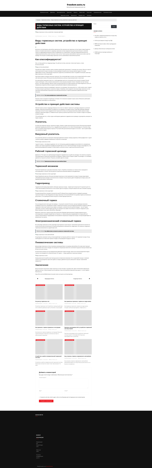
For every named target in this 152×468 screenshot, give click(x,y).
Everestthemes (49, 466)
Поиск (95, 23)
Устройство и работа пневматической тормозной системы (48, 357)
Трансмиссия (74, 15)
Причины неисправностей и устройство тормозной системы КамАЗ (78, 328)
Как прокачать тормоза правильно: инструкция (47, 327)
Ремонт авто (82, 12)
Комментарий (42, 377)
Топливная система (107, 12)
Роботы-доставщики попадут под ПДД (103, 40)
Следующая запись (77, 278)
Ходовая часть (82, 15)
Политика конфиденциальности (39, 456)
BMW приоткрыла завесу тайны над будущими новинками (105, 44)
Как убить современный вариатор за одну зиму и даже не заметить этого (106, 36)
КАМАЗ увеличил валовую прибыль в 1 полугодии (104, 52)
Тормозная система (65, 15)
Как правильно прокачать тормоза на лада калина (77, 301)
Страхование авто (97, 12)
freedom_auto (54, 36)
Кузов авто (69, 12)
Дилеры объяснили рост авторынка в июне (105, 48)
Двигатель (52, 12)
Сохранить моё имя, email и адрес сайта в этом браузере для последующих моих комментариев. (62, 397)
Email (66, 390)
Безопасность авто (44, 12)
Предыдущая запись (49, 278)
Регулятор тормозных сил (42, 301)
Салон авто (89, 12)
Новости (75, 12)
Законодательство (61, 12)
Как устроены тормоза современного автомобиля (77, 356)
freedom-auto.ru (76, 4)
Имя (40, 390)
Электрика (89, 15)
